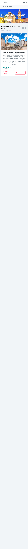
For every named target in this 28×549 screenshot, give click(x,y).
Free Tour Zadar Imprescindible (14, 53)
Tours (10, 6)
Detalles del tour (20, 72)
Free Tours (5, 6)
